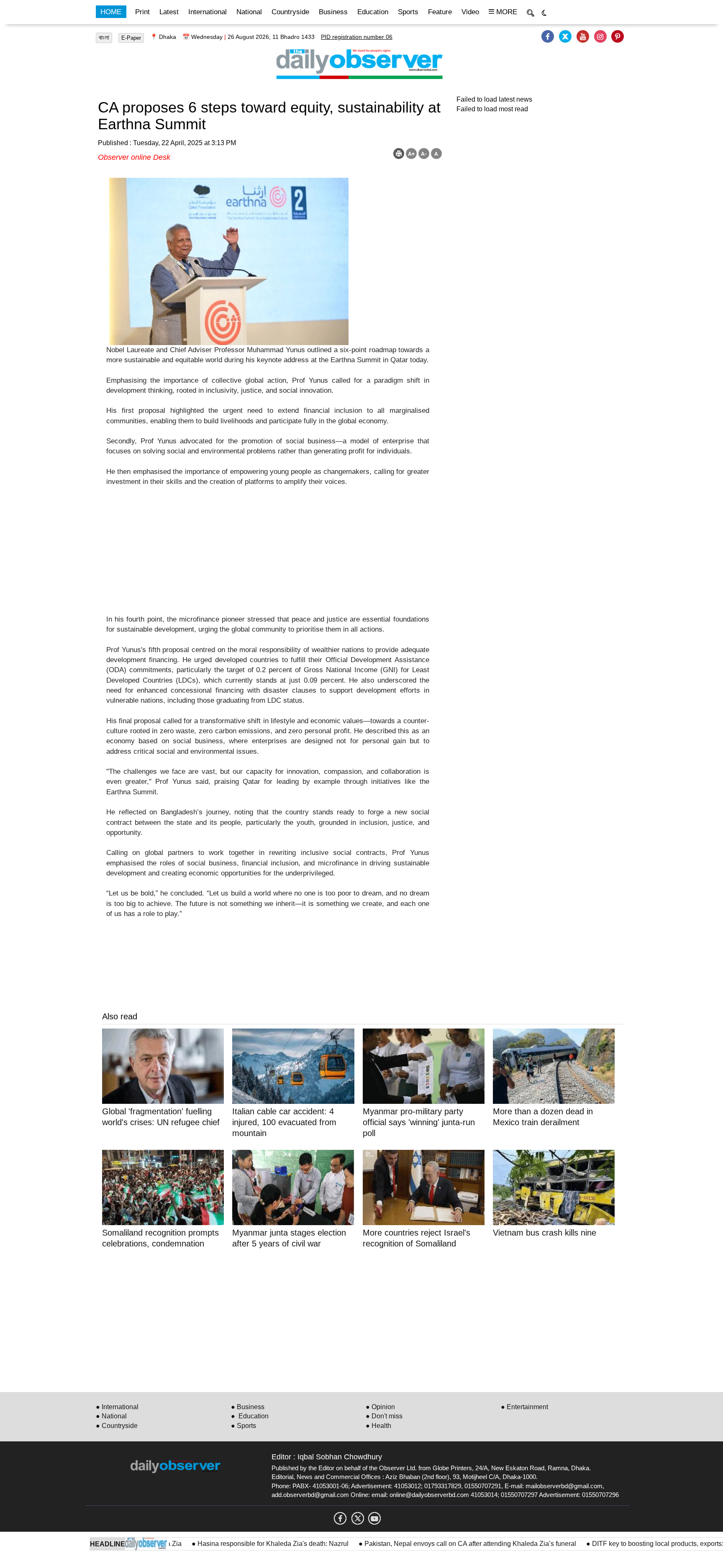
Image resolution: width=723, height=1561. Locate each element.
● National (111, 1416)
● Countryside (117, 1425)
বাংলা (104, 37)
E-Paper (131, 38)
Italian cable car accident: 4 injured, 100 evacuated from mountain (284, 1122)
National (249, 12)
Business (333, 12)
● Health (378, 1425)
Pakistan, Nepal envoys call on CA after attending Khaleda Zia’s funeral (437, 1543)
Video (470, 12)
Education (372, 12)
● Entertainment (524, 1406)
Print (142, 12)
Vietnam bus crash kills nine (544, 1232)
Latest (169, 12)
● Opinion (380, 1406)
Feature (440, 12)
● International (117, 1406)
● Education (250, 1416)
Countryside (290, 12)
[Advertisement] (267, 555)
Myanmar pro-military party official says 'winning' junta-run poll (419, 1122)
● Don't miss (384, 1416)
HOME (110, 12)
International (207, 12)
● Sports (243, 1425)
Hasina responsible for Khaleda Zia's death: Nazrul (239, 1543)
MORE (505, 12)
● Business (247, 1406)
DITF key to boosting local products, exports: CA (630, 1543)
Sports (408, 12)
